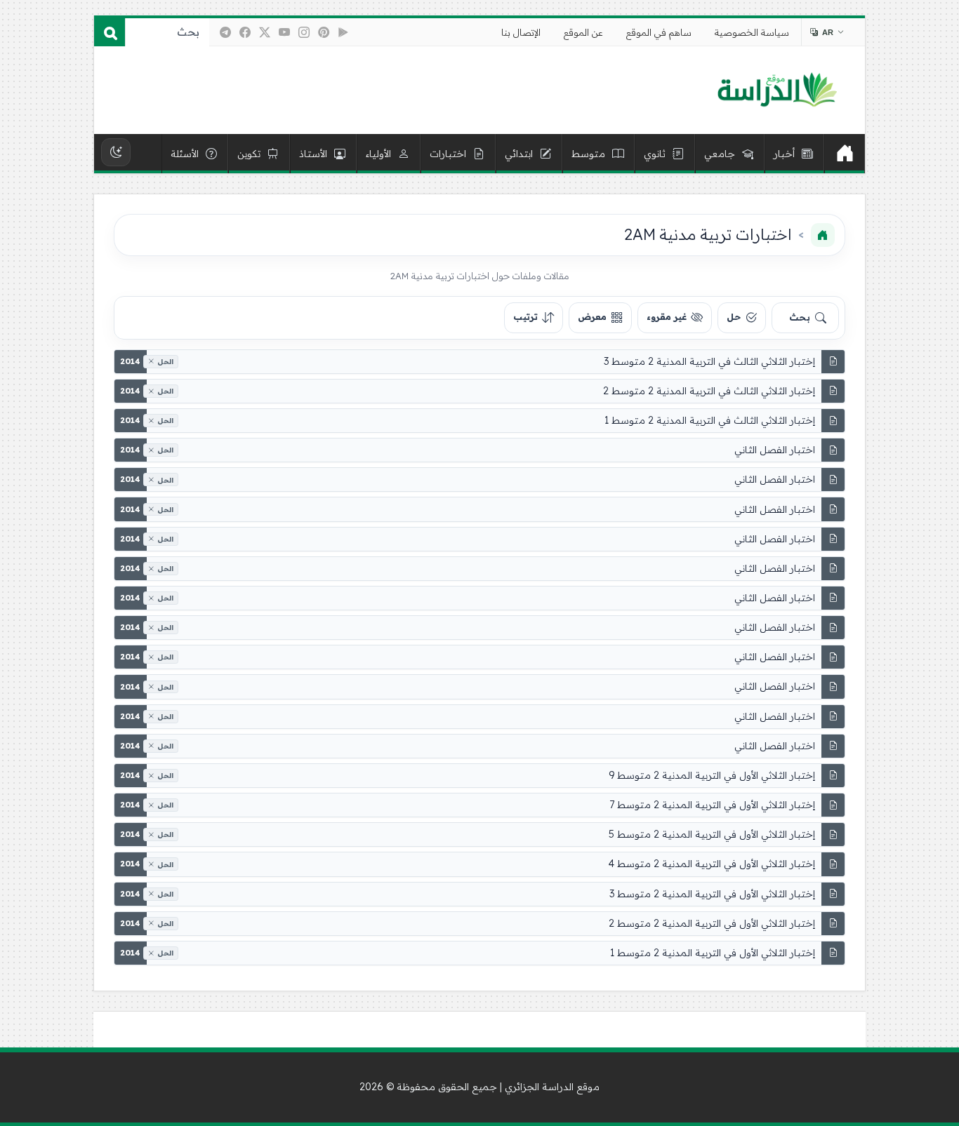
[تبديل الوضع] (116, 152)
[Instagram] (304, 32)
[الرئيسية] (844, 153)
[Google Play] (343, 32)
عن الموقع (583, 32)
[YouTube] (284, 32)
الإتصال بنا (521, 32)
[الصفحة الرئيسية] (823, 235)
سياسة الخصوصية (752, 32)
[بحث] (109, 32)
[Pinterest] (323, 32)
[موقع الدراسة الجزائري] (777, 90)
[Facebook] (245, 32)
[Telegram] (225, 32)
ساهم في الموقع (659, 32)
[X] (264, 32)
